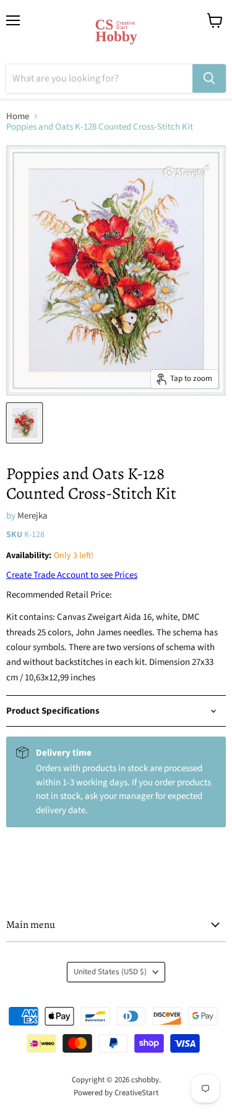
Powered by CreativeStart (116, 1092)
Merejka (32, 515)
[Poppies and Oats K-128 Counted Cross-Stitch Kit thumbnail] (24, 423)
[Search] (209, 78)
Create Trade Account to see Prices (71, 575)
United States (110, 971)
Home (17, 116)
